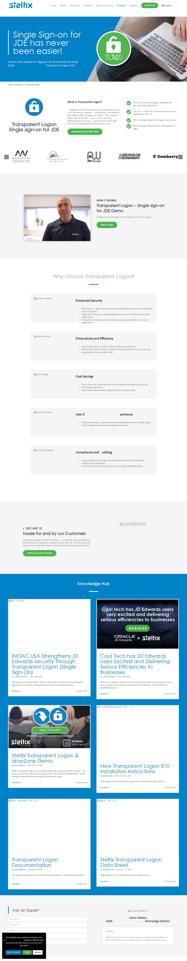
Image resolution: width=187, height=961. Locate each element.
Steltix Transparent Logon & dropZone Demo (45, 758)
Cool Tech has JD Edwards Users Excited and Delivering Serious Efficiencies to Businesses (135, 664)
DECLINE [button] (37, 952)
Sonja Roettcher (19, 765)
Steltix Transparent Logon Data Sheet (131, 862)
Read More (16, 691)
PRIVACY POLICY (13, 952)
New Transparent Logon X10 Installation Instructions (134, 768)
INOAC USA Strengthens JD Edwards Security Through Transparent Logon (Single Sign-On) (45, 664)
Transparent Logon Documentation (35, 862)
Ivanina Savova (107, 776)
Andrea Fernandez (20, 677)
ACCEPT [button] (27, 952)
